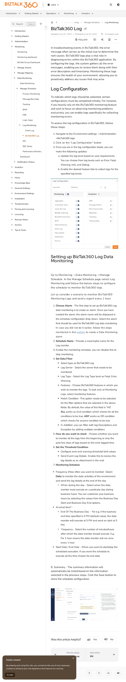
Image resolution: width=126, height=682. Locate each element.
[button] (23, 24)
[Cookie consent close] (73, 658)
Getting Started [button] (31, 13)
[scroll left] (56, 22)
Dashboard (25, 156)
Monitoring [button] (69, 13)
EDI (24, 141)
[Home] (21, 5)
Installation (20, 198)
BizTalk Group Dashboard (28, 62)
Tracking (26, 104)
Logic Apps (28, 120)
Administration (21, 41)
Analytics (19, 167)
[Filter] (41, 24)
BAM (25, 109)
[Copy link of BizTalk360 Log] (85, 29)
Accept (10, 674)
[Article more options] (115, 39)
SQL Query (27, 146)
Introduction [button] (11, 13)
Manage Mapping (25, 73)
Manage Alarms (24, 67)
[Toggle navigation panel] (46, 27)
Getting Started (22, 36)
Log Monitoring (29, 125)
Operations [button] (51, 13)
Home (17, 177)
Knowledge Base (22, 183)
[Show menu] (110, 5)
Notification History (26, 162)
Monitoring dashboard (27, 57)
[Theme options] (118, 5)
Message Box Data (31, 99)
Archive (18, 225)
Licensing (19, 214)
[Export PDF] (109, 39)
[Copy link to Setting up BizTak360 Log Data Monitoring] (78, 261)
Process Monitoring (31, 94)
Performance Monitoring (33, 151)
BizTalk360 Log (32, 135)
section (81, 332)
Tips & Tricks (20, 230)
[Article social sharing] (102, 39)
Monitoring (19, 46)
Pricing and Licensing (24, 209)
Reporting (19, 172)
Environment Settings (24, 193)
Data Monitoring (24, 78)
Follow (82, 39)
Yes (95, 639)
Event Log (29, 130)
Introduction (20, 31)
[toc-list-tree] (94, 39)
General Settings (22, 188)
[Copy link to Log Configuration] (92, 89)
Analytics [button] (86, 13)
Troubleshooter (22, 204)
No (111, 639)
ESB (24, 115)
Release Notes (21, 219)
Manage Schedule (28, 88)
